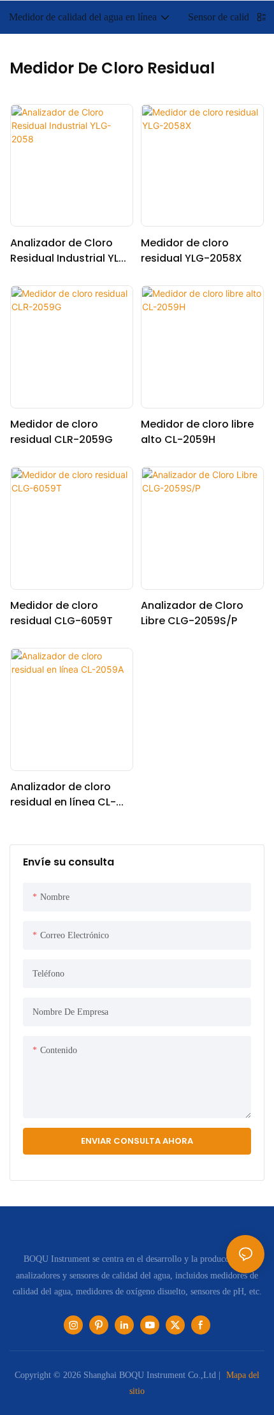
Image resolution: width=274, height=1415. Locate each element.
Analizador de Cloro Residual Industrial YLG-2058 (71, 251)
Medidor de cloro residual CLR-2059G (61, 432)
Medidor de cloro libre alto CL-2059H (197, 432)
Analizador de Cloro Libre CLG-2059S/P (192, 613)
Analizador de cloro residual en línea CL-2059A (63, 794)
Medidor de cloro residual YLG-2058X (191, 251)
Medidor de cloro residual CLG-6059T (61, 613)
